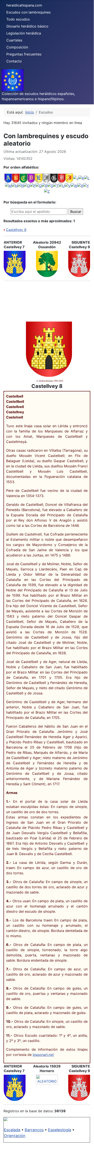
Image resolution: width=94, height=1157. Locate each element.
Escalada (12, 1130)
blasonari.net (43, 1054)
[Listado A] (8, 178)
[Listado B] (16, 178)
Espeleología (59, 1130)
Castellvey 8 (16, 229)
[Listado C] (23, 178)
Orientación (15, 1135)
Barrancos (34, 1130)
